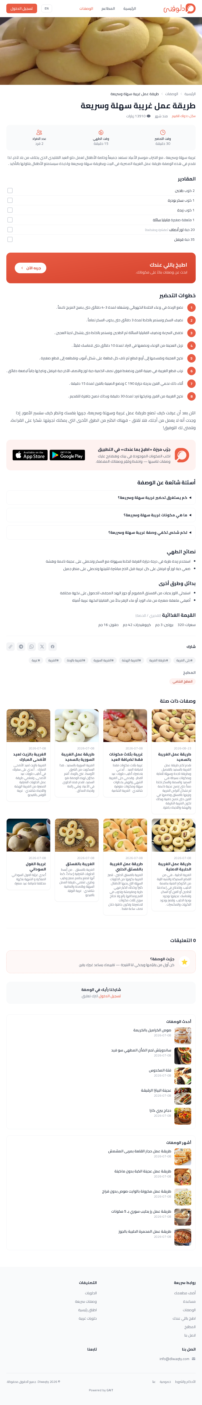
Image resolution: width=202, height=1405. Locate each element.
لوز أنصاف (176, 229)
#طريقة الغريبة (158, 660)
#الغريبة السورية (104, 660)
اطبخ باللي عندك (184, 1318)
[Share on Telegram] (21, 646)
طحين (179, 190)
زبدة (180, 210)
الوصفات (86, 8)
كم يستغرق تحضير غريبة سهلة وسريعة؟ (152, 497)
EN (47, 8)
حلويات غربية (88, 1318)
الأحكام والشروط (185, 1382)
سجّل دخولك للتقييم (184, 116)
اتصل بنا (190, 1335)
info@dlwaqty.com (174, 1358)
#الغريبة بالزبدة (76, 660)
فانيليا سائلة (161, 219)
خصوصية (165, 1382)
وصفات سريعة (86, 1301)
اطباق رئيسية (87, 1309)
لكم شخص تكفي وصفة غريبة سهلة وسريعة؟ (147, 532)
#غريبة (36, 660)
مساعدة (189, 1301)
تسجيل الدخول (22, 8)
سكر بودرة (176, 200)
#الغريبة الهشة (131, 660)
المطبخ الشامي (183, 681)
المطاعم (108, 8)
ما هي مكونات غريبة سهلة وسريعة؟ (155, 515)
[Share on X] (42, 646)
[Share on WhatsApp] (31, 646)
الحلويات (91, 1293)
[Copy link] (10, 646)
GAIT (110, 1390)
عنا (154, 1382)
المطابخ (190, 1326)
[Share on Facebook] (52, 646)
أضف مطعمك (185, 1293)
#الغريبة (53, 660)
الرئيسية (129, 8)
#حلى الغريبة (184, 660)
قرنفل (179, 239)
